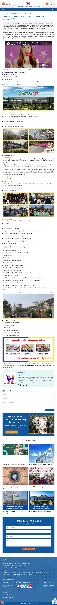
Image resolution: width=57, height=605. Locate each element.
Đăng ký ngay (28, 549)
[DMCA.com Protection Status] (45, 586)
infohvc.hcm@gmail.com (9, 579)
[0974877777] (2, 602)
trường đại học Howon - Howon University (23, 69)
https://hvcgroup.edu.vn (24, 375)
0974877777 (52, 4)
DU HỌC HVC (22, 373)
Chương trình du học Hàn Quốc (27, 13)
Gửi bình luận (50, 410)
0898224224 (8, 4)
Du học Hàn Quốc (13, 13)
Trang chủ (5, 13)
